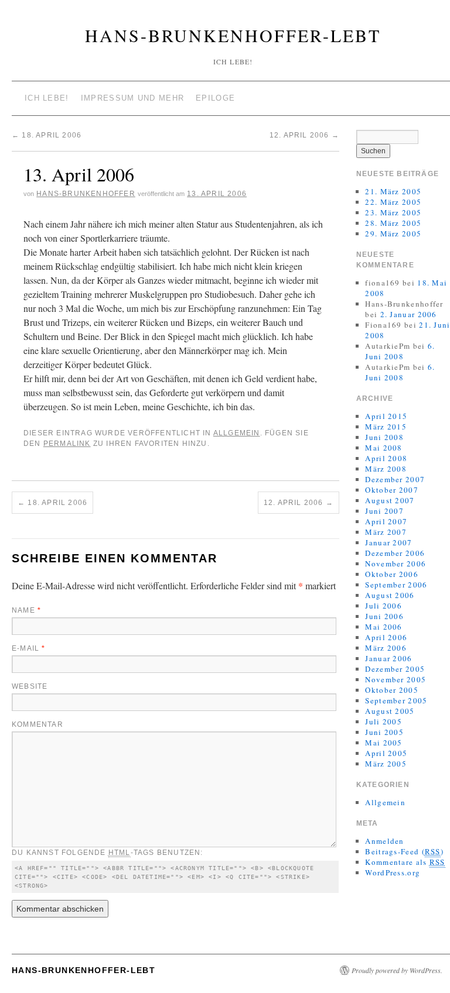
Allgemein (236, 433)
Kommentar (37, 724)
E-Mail (29, 648)
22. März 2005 (393, 202)
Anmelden (384, 841)
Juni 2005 (384, 732)
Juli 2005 (383, 721)
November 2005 (395, 679)
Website (29, 686)
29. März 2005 (393, 233)
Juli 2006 (383, 605)
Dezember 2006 (395, 553)
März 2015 (386, 426)
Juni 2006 (384, 616)
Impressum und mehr (132, 98)
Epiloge (215, 98)
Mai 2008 (383, 447)
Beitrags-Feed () (404, 851)
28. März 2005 (393, 223)
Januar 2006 (388, 658)
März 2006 (386, 647)
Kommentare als (405, 862)
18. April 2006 (46, 135)
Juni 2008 (384, 437)
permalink (67, 443)
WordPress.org (392, 872)
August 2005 (389, 711)
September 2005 (396, 700)
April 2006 (386, 637)
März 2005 (386, 763)
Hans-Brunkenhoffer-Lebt (233, 35)
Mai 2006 (383, 626)
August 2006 (389, 595)
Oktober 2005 (391, 690)
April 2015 (386, 416)
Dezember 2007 (395, 479)
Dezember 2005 (395, 669)
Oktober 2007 (391, 490)
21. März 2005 (393, 191)
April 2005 (386, 753)
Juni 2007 (384, 511)
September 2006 (396, 584)
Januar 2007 (388, 542)
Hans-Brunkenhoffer (85, 194)
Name (26, 610)
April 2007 (386, 521)
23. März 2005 (393, 212)
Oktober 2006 (391, 574)
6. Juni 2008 (400, 351)
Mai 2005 (383, 742)
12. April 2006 (304, 135)
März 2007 (386, 532)
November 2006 (395, 563)
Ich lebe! (47, 98)
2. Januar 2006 (408, 314)
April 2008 (386, 458)
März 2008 (386, 468)
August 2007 (389, 500)
